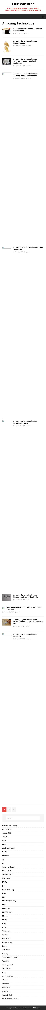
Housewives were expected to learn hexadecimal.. (27, 30)
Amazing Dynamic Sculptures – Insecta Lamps (25, 42)
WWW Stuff (6, 987)
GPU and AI (6, 878)
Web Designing (7, 976)
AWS (4, 844)
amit (27, 33)
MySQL (4, 916)
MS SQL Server (7, 912)
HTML (4, 882)
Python (4, 946)
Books (4, 852)
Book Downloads (8, 848)
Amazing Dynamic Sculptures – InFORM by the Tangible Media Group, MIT (28, 622)
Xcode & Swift (7, 995)
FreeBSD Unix (7, 871)
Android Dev (6, 829)
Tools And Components (10, 957)
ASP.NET (5, 837)
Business (5, 856)
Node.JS (5, 927)
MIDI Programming (9, 901)
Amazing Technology (9, 825)
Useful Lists (6, 968)
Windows (5, 984)
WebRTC (5, 980)
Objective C (6, 931)
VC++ (4, 972)
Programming (7, 942)
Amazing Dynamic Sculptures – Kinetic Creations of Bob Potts (25, 596)
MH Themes (36, 1008)
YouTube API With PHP (10, 999)
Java (3, 886)
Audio (4, 840)
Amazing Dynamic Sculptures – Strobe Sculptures (25, 422)
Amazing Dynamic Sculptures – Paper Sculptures (28, 248)
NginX (4, 923)
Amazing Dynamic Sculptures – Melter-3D (25, 635)
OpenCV (5, 935)
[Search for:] (23, 818)
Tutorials (5, 961)
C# (3, 859)
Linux (4, 893)
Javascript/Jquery (8, 889)
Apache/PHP (6, 833)
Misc (4, 905)
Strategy (5, 953)
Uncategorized (7, 965)
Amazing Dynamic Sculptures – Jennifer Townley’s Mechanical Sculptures (25, 61)
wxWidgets (6, 991)
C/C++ (4, 863)
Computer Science (8, 867)
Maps (4, 897)
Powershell (6, 938)
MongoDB (6, 908)
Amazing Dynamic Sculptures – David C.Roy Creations (24, 608)
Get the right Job (8, 874)
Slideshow (5, 950)
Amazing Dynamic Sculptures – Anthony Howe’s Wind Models (25, 74)
